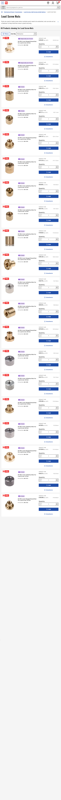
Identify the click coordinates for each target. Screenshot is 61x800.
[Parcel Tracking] (48, 3)
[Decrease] (40, 46)
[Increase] (56, 46)
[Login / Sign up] (53, 3)
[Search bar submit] (58, 7)
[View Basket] (58, 3)
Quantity (42, 44)
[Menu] (2, 3)
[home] (2, 12)
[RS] (6, 3)
